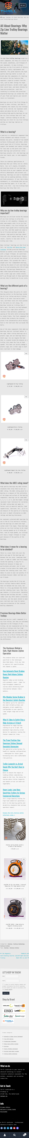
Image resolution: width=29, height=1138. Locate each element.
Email (3, 980)
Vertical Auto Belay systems (11, 1051)
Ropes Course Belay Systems (11, 1043)
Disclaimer (3, 1111)
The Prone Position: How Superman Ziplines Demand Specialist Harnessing (12, 743)
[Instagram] (5, 1128)
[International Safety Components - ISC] (8, 1011)
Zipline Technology (19, 944)
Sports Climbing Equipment (11, 1048)
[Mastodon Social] (17, 1128)
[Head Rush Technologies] (20, 1006)
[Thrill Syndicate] (8, 1021)
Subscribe (6, 993)
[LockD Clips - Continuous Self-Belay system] (20, 1011)
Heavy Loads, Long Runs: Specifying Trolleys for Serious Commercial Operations (14, 792)
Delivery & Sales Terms (8, 1109)
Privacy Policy (5, 1107)
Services (6, 1046)
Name (3, 976)
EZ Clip (9, 247)
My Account (5, 1135)
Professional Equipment (10, 1041)
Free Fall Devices (8, 1038)
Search (14, 1135)
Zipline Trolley (5, 946)
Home (3, 17)
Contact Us (3, 1096)
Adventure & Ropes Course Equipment (13, 1036)
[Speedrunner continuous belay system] (20, 1016)
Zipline (8, 17)
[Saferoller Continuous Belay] (8, 1016)
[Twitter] (11, 1128)
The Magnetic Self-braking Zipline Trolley (7, 956)
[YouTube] (14, 1128)
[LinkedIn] (8, 1128)
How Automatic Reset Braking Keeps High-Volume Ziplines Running (14, 674)
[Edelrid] (8, 1006)
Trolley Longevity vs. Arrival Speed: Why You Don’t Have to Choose (13, 766)
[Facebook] (1, 1128)
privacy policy (8, 989)
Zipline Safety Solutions (10, 1053)
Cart (22, 1134)
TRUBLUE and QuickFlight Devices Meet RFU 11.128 (22, 956)
